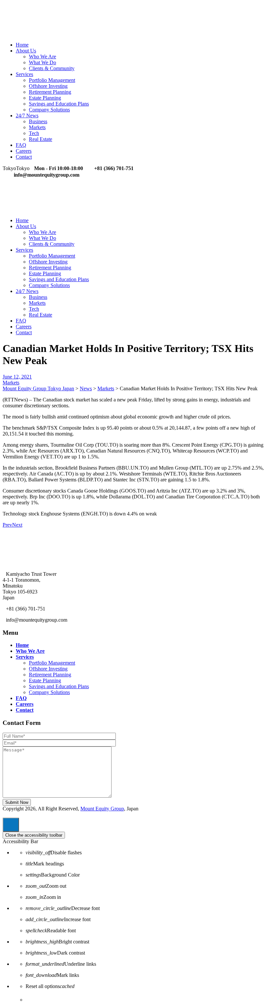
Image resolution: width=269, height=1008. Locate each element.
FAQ (21, 145)
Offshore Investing (48, 86)
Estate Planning (45, 98)
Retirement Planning (50, 92)
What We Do (42, 62)
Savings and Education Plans (59, 104)
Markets (37, 127)
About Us (26, 50)
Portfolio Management (52, 80)
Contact (24, 157)
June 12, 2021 (17, 376)
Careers (23, 151)
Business (38, 121)
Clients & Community (51, 68)
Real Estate (40, 139)
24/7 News (27, 115)
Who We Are (42, 56)
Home (22, 45)
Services (24, 74)
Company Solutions (49, 109)
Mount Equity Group (102, 808)
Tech (34, 133)
